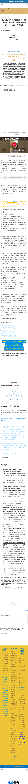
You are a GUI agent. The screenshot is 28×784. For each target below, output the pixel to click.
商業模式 (8, 583)
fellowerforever (7, 577)
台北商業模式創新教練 (18, 581)
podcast (22, 579)
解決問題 (2, 584)
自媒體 (25, 583)
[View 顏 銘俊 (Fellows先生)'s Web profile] (14, 48)
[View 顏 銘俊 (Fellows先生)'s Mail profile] (17, 48)
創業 (22, 580)
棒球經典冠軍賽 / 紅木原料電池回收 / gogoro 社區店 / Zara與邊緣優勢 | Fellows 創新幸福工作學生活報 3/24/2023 (14, 472)
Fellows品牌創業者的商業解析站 (13, 579)
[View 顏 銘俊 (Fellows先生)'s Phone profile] (20, 48)
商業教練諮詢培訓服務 (7, 327)
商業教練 (5, 583)
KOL (19, 579)
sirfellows (8, 580)
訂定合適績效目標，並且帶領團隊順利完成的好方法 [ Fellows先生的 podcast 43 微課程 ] (14, 545)
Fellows (12, 577)
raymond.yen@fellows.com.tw (10, 58)
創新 (20, 580)
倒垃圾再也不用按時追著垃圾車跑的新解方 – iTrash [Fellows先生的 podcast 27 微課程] (14, 559)
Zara (12, 580)
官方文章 (5, 85)
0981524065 (16, 56)
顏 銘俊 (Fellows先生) (14, 51)
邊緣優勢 (6, 584)
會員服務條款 (5, 457)
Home (1, 85)
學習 (11, 583)
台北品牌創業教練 (11, 581)
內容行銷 (18, 580)
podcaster (3, 580)
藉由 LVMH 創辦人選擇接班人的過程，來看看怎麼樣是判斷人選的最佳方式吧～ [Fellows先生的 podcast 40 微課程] (14, 488)
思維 (13, 583)
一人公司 (14, 580)
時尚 (17, 583)
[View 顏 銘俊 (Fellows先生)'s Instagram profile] (11, 48)
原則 (24, 580)
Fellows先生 (17, 577)
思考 (15, 583)
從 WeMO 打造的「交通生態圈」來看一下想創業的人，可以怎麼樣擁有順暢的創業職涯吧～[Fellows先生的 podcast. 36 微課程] (14, 509)
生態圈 (19, 583)
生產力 (22, 583)
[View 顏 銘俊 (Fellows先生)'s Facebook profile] (8, 48)
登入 (27, 610)
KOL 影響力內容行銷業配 (8, 331)
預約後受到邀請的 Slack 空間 (9, 336)
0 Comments (22, 589)
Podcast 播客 (10, 85)
